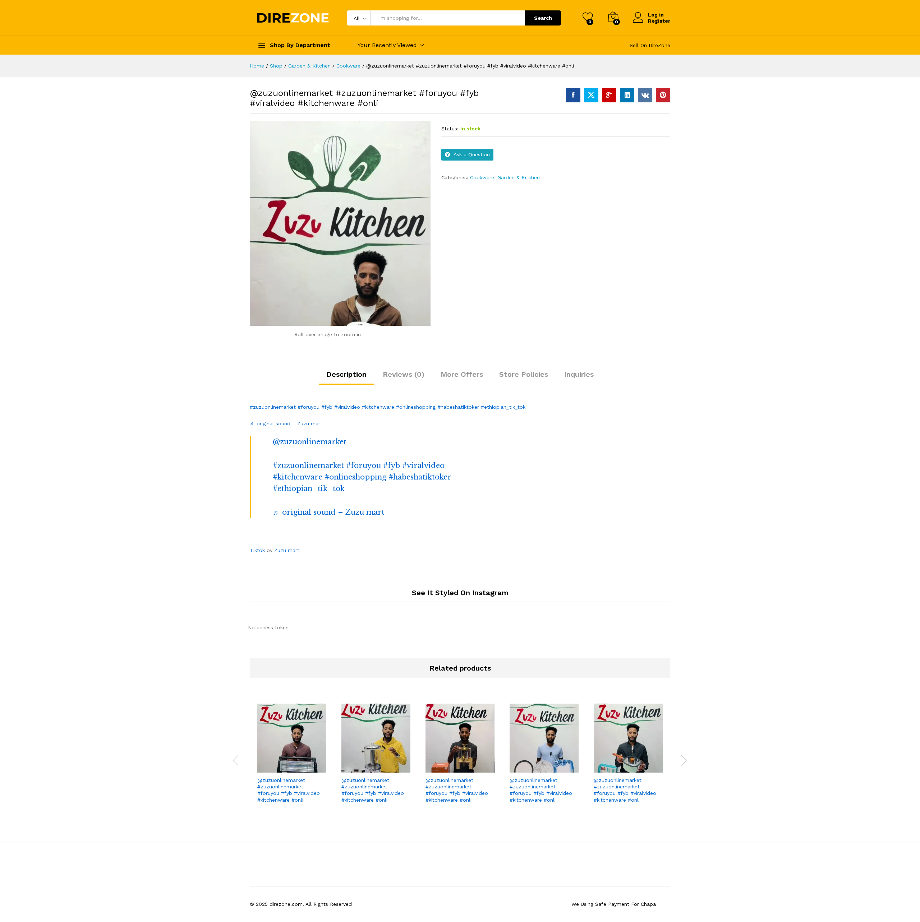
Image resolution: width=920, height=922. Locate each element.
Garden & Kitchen (518, 177)
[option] (292, 756)
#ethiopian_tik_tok (503, 407)
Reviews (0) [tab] (403, 374)
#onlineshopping (416, 407)
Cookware (482, 177)
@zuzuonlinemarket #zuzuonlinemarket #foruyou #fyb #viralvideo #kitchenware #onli (288, 790)
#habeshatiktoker (458, 407)
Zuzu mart (286, 550)
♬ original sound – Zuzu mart (286, 423)
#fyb (326, 407)
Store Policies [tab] (523, 374)
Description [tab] (346, 374)
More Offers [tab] (462, 374)
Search (543, 18)
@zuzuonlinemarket (309, 441)
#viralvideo (347, 407)
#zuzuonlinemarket (273, 407)
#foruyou (308, 407)
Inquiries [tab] (579, 374)
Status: (450, 128)
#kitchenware (378, 407)
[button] (315, 765)
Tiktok (258, 550)
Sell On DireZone (650, 45)
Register (659, 21)
